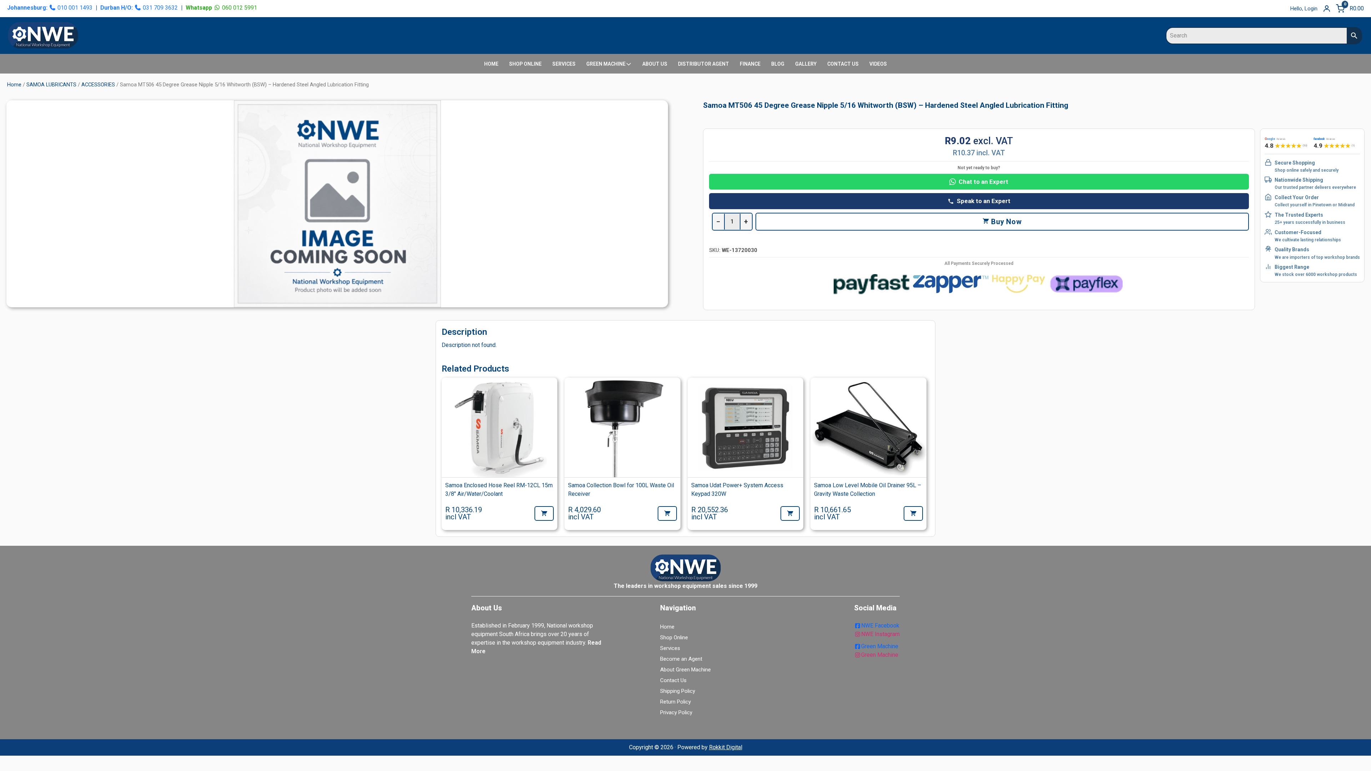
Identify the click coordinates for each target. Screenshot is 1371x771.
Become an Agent (681, 659)
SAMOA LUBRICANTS (51, 84)
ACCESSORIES (98, 84)
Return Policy (675, 702)
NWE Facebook (880, 625)
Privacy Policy (676, 712)
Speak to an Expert (983, 201)
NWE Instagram (880, 634)
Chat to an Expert (983, 181)
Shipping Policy (677, 691)
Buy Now (1005, 221)
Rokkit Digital (725, 747)
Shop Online (674, 637)
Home (14, 84)
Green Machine (879, 646)
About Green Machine (685, 669)
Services (670, 648)
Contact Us (673, 680)
